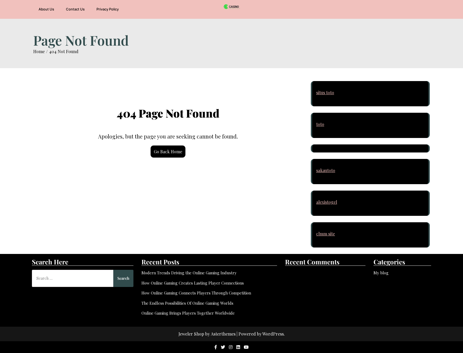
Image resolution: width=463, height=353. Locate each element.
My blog (381, 272)
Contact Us (75, 9)
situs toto (325, 92)
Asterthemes (223, 334)
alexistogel (326, 202)
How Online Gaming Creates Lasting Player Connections (192, 283)
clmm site (325, 233)
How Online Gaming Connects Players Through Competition (196, 293)
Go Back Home (168, 151)
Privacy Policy (107, 9)
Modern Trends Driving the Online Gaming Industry (189, 272)
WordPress (273, 334)
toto (320, 124)
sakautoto (325, 170)
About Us (46, 9)
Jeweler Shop (191, 334)
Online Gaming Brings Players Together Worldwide (188, 313)
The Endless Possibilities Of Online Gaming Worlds (187, 303)
